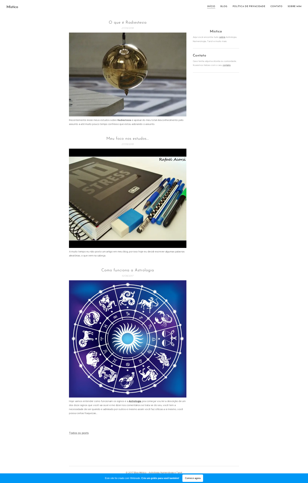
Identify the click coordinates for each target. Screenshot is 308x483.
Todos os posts (79, 433)
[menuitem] (212, 7)
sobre (222, 37)
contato (227, 65)
